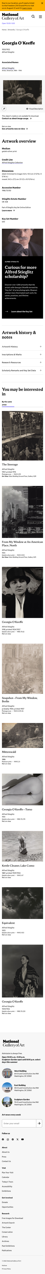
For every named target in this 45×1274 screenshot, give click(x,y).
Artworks (11, 30)
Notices (4, 1265)
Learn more (27, 8)
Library (5, 1236)
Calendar (5, 1177)
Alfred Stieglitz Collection (12, 162)
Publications (7, 1250)
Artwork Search (8, 1223)
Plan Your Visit (7, 1172)
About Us (5, 1152)
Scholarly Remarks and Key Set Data (19, 370)
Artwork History (10, 346)
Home (4, 30)
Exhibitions (6, 1191)
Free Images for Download (12, 1218)
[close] (42, 3)
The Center (6, 1227)
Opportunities (7, 1207)
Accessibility (7, 1186)
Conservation (7, 1232)
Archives (5, 1241)
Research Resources (11, 362)
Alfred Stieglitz (8, 68)
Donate (5, 1202)
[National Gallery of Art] (22, 1043)
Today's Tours (7, 1182)
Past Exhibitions (8, 1246)
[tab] (8, 403)
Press (4, 1156)
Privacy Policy (6, 1269)
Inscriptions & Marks (12, 354)
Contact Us (6, 1161)
